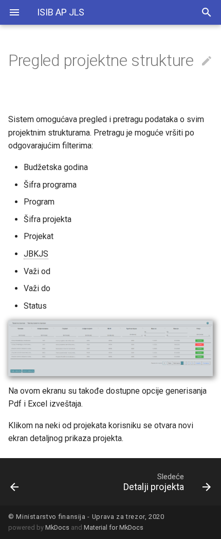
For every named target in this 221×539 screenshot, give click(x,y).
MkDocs (57, 527)
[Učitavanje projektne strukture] (29, 481)
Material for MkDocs (113, 527)
